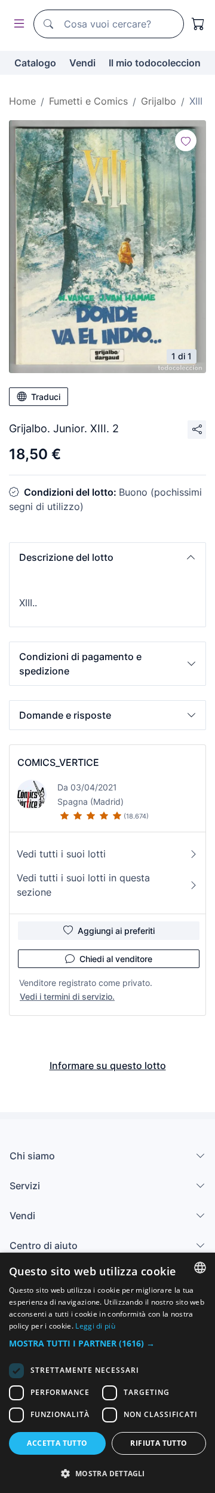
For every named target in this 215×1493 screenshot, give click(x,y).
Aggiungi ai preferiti (116, 931)
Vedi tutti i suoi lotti (61, 854)
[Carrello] (198, 24)
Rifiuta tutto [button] (158, 1443)
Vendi (82, 63)
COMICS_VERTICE (58, 762)
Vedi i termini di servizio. (67, 996)
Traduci (45, 397)
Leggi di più (95, 1326)
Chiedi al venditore (115, 959)
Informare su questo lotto (108, 1065)
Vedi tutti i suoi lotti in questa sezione (83, 885)
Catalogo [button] (35, 63)
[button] (107, 557)
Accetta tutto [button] (57, 1443)
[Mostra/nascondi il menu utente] (16, 24)
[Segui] (185, 140)
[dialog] (107, 1373)
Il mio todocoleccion (155, 63)
